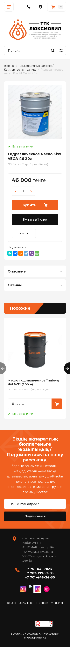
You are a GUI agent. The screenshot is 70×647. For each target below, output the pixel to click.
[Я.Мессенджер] (9, 253)
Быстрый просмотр (35, 348)
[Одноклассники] (20, 253)
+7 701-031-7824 (38, 569)
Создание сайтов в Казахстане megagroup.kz (35, 635)
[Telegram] (26, 253)
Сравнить (22, 233)
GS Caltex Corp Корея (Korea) (28, 164)
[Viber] (31, 253)
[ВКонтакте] (15, 253)
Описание (17, 271)
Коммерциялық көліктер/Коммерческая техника (28, 67)
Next (67, 368)
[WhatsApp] (37, 253)
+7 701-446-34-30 (40, 577)
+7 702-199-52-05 (39, 573)
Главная (9, 66)
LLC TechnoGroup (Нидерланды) (28, 389)
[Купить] (57, 403)
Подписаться (35, 516)
